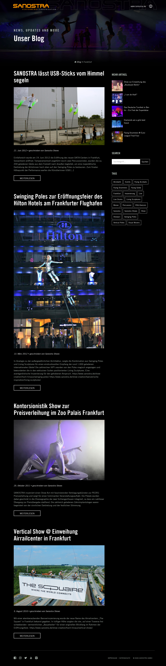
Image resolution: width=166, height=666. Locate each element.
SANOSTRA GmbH (145, 658)
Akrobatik (117, 182)
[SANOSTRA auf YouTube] (31, 658)
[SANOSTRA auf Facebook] (15, 658)
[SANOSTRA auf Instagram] (20, 658)
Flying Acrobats (140, 182)
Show (143, 211)
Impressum (112, 658)
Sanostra (116, 211)
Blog (79, 62)
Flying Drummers (120, 188)
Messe (116, 205)
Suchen (145, 161)
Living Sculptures (133, 199)
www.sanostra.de (138, 6)
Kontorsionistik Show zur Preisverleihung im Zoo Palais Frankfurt (59, 409)
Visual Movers (134, 222)
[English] (151, 6)
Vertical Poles (118, 222)
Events (127, 182)
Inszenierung (130, 193)
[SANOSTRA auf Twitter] (25, 658)
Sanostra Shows (130, 211)
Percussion (127, 205)
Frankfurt (117, 193)
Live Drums (117, 199)
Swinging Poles (130, 217)
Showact (116, 217)
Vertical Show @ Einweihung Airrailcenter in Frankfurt (46, 535)
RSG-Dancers (140, 205)
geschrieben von (44, 150)
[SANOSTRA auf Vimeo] (36, 658)
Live (140, 193)
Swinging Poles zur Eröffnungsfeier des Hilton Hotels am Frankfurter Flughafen (58, 200)
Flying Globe (136, 188)
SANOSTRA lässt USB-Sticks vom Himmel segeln (59, 77)
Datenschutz (124, 658)
